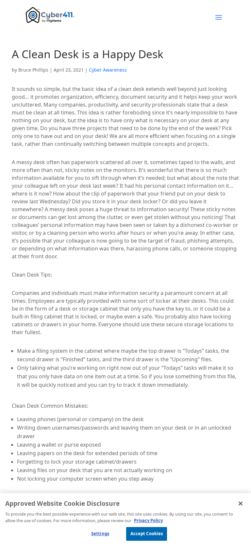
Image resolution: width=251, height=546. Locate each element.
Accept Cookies (146, 534)
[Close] (240, 503)
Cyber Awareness (108, 70)
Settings (100, 534)
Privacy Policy (148, 520)
